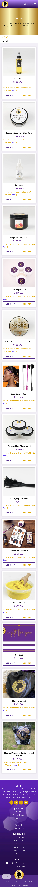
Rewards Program (19, 815)
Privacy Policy (19, 847)
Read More (30, 797)
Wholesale (19, 825)
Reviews (19, 818)
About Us (19, 811)
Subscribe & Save (19, 828)
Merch (19, 821)
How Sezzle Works (19, 854)
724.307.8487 (20, 866)
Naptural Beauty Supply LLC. (15, 882)
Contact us (19, 844)
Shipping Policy (19, 837)
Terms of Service (19, 850)
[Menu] (34, 4)
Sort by (5, 37)
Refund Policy (19, 840)
